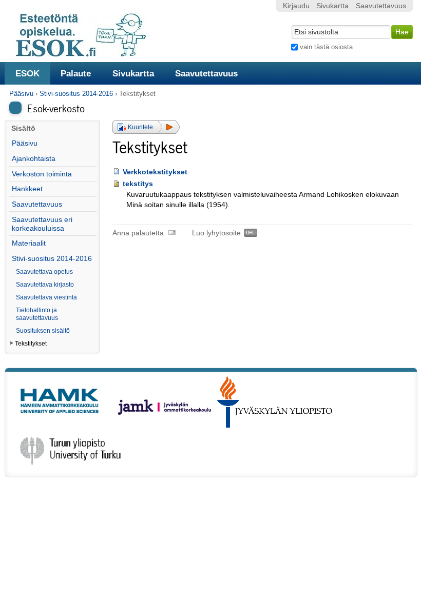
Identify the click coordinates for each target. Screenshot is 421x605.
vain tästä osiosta (326, 47)
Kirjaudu (296, 6)
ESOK (27, 73)
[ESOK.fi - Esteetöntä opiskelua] (86, 55)
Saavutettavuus (206, 73)
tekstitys (138, 184)
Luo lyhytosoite (216, 233)
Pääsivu (21, 93)
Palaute (76, 73)
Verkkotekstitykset (155, 172)
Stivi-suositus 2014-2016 (76, 93)
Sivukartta (133, 73)
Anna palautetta (138, 233)
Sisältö (23, 128)
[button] (146, 127)
